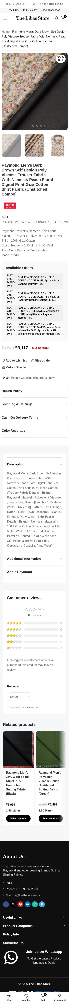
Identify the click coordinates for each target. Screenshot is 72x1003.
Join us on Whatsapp (44, 952)
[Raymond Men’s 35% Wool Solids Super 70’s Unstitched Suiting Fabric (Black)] (18, 749)
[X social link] (13, 904)
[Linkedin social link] (28, 904)
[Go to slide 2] (33, 126)
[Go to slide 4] (41, 126)
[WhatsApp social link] (35, 904)
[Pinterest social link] (20, 904)
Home (6, 31)
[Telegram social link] (42, 904)
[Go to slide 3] (37, 126)
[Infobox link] (14, 10)
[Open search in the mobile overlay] (57, 18)
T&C (40, 284)
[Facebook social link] (6, 904)
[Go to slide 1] (29, 126)
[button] (6, 91)
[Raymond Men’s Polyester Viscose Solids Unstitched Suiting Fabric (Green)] (51, 749)
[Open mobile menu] (5, 18)
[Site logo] (33, 17)
